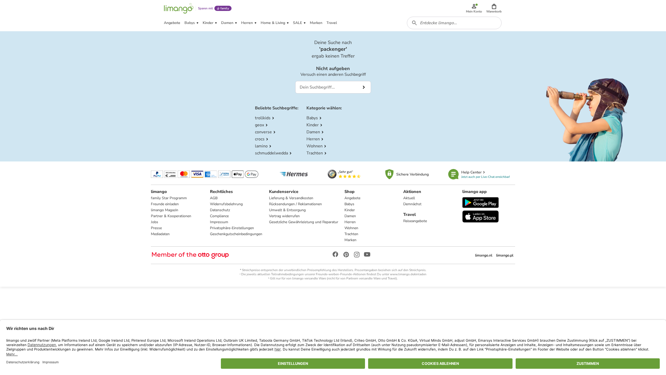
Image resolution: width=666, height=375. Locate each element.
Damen (350, 216)
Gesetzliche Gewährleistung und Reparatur (303, 222)
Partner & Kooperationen (171, 216)
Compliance (219, 216)
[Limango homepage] (179, 8)
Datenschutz (220, 210)
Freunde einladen (165, 204)
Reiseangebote (415, 220)
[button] (494, 8)
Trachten (351, 234)
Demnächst (412, 204)
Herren (350, 222)
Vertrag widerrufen (284, 216)
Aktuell (409, 198)
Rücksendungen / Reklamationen (295, 204)
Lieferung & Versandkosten (291, 198)
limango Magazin (164, 210)
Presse (156, 228)
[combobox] (454, 23)
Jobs (154, 222)
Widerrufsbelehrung (226, 204)
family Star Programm (169, 198)
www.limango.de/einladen (408, 274)
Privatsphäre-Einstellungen (232, 228)
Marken (350, 240)
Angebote (352, 198)
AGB (213, 198)
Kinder (349, 210)
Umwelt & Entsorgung (287, 210)
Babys (349, 204)
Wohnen (351, 228)
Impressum (219, 222)
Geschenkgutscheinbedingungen (236, 234)
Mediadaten (160, 234)
